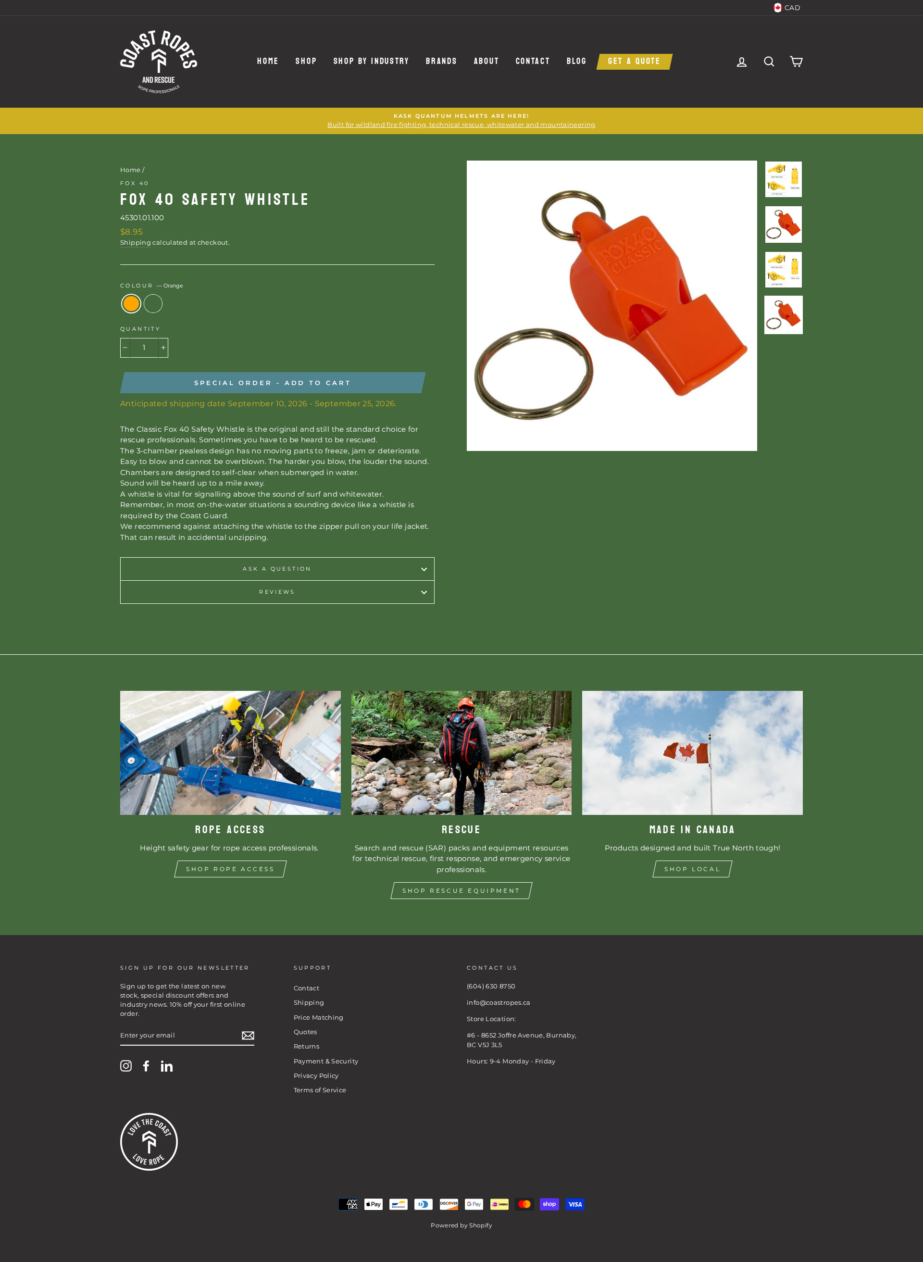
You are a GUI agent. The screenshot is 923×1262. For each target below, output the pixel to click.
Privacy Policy (316, 1075)
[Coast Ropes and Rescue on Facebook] (146, 1066)
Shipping (135, 242)
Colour (151, 285)
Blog (577, 62)
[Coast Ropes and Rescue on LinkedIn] (167, 1066)
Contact (533, 62)
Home (268, 62)
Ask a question (277, 568)
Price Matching (319, 1017)
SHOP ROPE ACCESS (230, 869)
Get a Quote (634, 62)
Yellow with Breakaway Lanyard (153, 303)
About (486, 62)
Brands (441, 62)
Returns (307, 1046)
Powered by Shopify (461, 1225)
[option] (461, 120)
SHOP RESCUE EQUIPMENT (461, 890)
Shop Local (692, 869)
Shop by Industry (372, 62)
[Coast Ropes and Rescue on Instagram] (126, 1066)
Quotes (305, 1032)
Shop (306, 62)
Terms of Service (320, 1090)
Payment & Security (326, 1061)
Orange (131, 303)
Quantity (140, 328)
